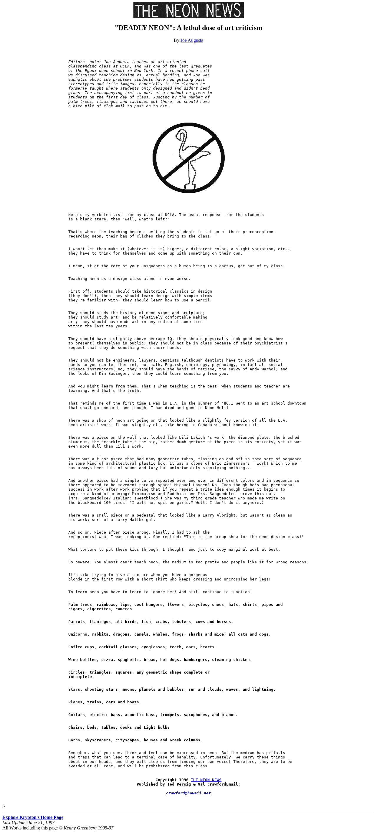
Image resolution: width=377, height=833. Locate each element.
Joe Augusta (192, 40)
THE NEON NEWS (206, 780)
